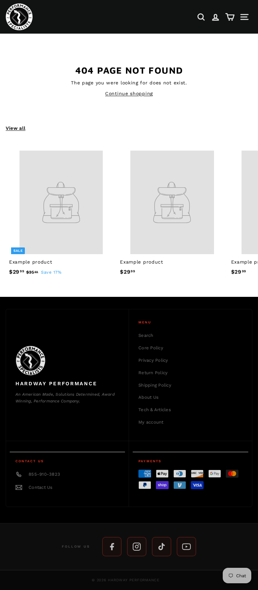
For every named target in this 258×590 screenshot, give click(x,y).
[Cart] (230, 17)
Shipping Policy (154, 385)
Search (146, 335)
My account (151, 422)
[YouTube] (186, 546)
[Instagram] (136, 546)
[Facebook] (112, 546)
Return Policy (153, 372)
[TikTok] (161, 546)
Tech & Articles (154, 409)
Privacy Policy (153, 360)
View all (16, 128)
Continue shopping (129, 93)
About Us (148, 397)
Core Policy (150, 347)
